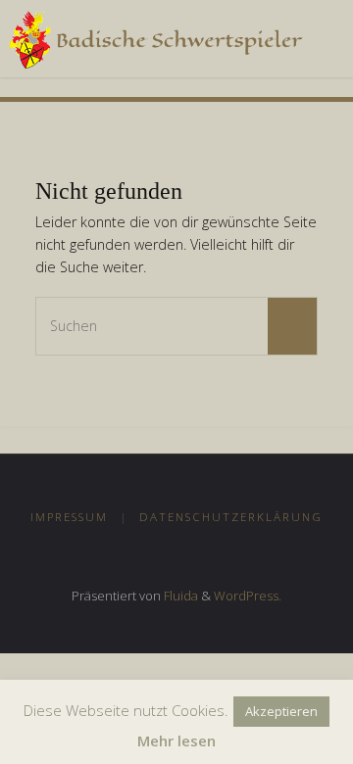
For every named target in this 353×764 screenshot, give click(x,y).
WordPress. (247, 595)
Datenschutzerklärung (231, 516)
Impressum (69, 516)
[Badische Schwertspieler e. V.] (155, 38)
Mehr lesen (176, 740)
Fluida (179, 595)
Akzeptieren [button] (281, 711)
